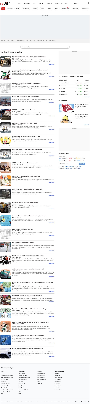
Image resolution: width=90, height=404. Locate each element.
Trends (56, 8)
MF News (38, 381)
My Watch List (57, 375)
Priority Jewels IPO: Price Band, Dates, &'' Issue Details (81, 106)
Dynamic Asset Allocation (24, 389)
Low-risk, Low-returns (23, 379)
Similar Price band (4, 385)
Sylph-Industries (63, 94)
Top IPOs (4, 381)
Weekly (8, 375)
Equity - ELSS (39, 371)
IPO (47, 41)
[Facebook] (79, 401)
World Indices (57, 387)
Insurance (35, 8)
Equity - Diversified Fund (41, 379)
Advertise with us (58, 389)
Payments (26, 3)
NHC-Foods (62, 88)
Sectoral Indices (58, 385)
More (75, 3)
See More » (87, 124)
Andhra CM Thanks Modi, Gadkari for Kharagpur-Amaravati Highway (81, 116)
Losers (49, 8)
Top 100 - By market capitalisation (7, 389)
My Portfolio (75, 8)
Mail (34, 3)
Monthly (11, 375)
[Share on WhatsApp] (72, 401)
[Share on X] (75, 401)
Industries (52, 41)
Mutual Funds (26, 8)
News (39, 3)
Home (18, 3)
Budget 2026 (39, 383)
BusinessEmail (58, 3)
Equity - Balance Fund (41, 377)
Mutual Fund (40, 41)
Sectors (17, 8)
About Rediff (3, 401)
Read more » (51, 64)
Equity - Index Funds (41, 373)
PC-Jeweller (62, 91)
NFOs (20, 391)
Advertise (11, 401)
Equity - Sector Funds (41, 375)
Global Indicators (58, 379)
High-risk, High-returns (23, 375)
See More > (87, 97)
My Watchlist (85, 8)
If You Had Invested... (59, 377)
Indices (10, 8)
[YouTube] (85, 401)
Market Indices (57, 383)
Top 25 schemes (22, 373)
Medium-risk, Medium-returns (24, 377)
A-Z (1, 373)
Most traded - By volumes (6, 387)
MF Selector (21, 393)
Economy (32, 41)
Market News (5, 41)
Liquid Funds (21, 387)
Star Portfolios (65, 8)
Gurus (66, 3)
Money (48, 3)
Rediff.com (56, 401)
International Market (22, 41)
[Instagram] (82, 401)
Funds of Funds (22, 383)
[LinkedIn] (88, 401)
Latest (12, 41)
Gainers (42, 8)
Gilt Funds (21, 381)
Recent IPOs (3, 383)
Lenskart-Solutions (64, 83)
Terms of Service (29, 401)
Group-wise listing (4, 379)
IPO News (8, 383)
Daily (5, 375)
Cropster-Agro (62, 85)
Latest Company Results (5, 391)
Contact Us (45, 401)
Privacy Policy (19, 401)
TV (70, 3)
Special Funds (21, 385)
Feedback (37, 401)
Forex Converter (58, 381)
